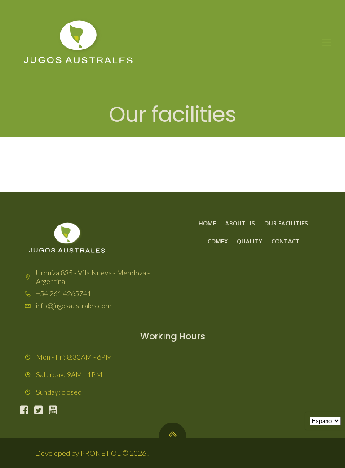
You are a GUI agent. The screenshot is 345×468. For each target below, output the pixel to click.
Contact (285, 241)
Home (207, 223)
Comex (218, 241)
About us (240, 223)
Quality (249, 241)
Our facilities (286, 223)
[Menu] (326, 42)
